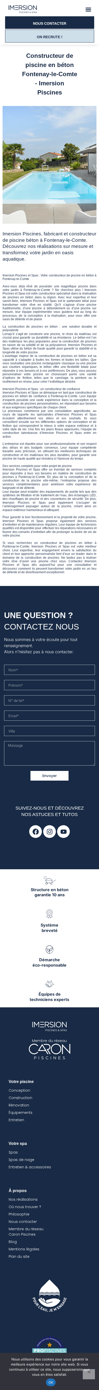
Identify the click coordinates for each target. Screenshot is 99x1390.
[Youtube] (63, 831)
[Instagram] (49, 831)
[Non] (88, 1374)
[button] (88, 9)
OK (50, 1382)
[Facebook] (35, 831)
